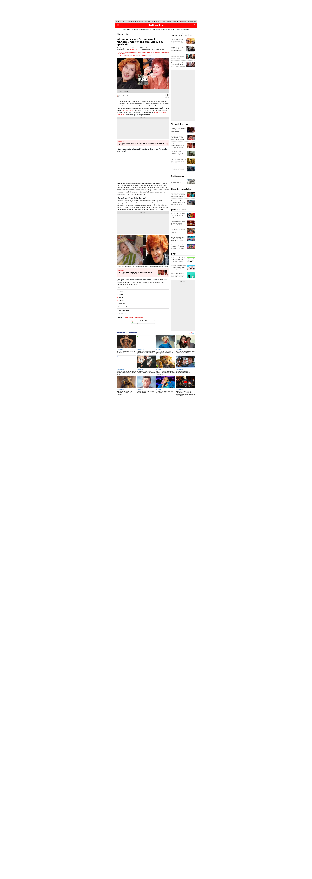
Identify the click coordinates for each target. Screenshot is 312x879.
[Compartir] (167, 95)
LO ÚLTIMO (125, 29)
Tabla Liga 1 (122, 21)
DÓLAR (178, 29)
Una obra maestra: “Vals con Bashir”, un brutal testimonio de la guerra (178, 161)
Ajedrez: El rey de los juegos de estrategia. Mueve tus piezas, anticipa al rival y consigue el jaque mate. (178, 276)
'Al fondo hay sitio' (128, 110)
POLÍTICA (130, 29)
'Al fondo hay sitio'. (135, 49)
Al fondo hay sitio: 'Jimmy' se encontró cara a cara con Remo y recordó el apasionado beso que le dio (178, 131)
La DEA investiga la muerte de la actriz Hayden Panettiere (134, 55)
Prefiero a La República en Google (142, 322)
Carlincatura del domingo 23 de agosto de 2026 (178, 181)
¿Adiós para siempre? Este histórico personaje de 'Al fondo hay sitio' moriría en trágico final (135, 273)
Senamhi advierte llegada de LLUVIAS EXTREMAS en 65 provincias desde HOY (178, 202)
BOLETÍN (187, 29)
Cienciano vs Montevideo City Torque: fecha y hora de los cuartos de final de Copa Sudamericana (178, 195)
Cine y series (123, 34)
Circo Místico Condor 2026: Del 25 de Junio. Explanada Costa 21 (178, 231)
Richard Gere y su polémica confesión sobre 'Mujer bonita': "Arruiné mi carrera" (178, 64)
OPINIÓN (136, 29)
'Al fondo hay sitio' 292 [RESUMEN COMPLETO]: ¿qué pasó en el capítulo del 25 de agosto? (178, 138)
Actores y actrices (128, 317)
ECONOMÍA (142, 29)
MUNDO (154, 29)
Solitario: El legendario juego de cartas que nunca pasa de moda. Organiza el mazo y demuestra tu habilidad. (178, 268)
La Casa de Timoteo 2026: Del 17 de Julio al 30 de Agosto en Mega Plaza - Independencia (178, 239)
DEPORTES (164, 29)
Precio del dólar (149, 21)
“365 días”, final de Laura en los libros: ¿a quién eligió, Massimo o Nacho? (178, 56)
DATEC (183, 29)
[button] (118, 25)
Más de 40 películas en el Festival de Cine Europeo (177, 168)
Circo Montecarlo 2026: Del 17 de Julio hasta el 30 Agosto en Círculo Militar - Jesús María (178, 224)
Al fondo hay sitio (139, 317)
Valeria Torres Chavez (125, 96)
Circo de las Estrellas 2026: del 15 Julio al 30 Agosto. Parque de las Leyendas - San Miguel (178, 216)
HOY (117, 21)
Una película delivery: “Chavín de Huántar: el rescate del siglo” (177, 153)
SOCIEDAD (148, 29)
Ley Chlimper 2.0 (130, 21)
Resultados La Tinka (160, 21)
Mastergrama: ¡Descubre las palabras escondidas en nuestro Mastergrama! (178, 259)
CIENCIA (158, 29)
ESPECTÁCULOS (172, 29)
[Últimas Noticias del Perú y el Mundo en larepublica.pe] (156, 25)
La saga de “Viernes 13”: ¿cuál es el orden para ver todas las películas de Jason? (177, 50)
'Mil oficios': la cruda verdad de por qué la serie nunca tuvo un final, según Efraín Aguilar (141, 143)
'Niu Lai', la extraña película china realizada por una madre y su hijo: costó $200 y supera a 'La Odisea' (143, 52)
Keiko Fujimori (140, 21)
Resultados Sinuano (171, 21)
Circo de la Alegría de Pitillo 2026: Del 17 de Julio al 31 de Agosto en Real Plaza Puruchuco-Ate (178, 247)
